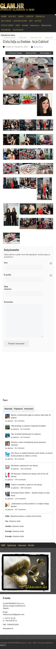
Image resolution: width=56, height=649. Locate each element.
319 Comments (26, 469)
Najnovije (8, 409)
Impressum (34, 25)
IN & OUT (12, 16)
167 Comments (20, 509)
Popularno (18, 409)
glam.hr (49, 37)
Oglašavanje (46, 25)
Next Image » (45, 53)
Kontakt (25, 25)
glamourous (9, 37)
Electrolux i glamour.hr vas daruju (24, 466)
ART (31, 21)
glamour (23, 37)
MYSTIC (38, 21)
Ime (5, 263)
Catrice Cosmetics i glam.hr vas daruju (26, 485)
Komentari (28, 409)
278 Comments (20, 480)
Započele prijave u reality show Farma (25, 516)
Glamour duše (15, 521)
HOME (3, 16)
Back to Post (31, 53)
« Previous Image (15, 53)
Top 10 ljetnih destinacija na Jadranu (26, 434)
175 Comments (20, 499)
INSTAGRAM (18, 30)
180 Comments (26, 488)
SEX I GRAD (6, 21)
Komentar (8, 302)
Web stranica (7, 288)
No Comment (19, 421)
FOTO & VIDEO (7, 25)
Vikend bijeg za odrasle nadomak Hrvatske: (28, 426)
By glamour (38, 47)
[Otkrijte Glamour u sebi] (17, 11)
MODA (21, 16)
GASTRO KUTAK (20, 21)
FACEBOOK (6, 30)
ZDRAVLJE (40, 16)
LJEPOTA (29, 16)
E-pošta (7, 275)
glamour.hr (35, 37)
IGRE (18, 25)
